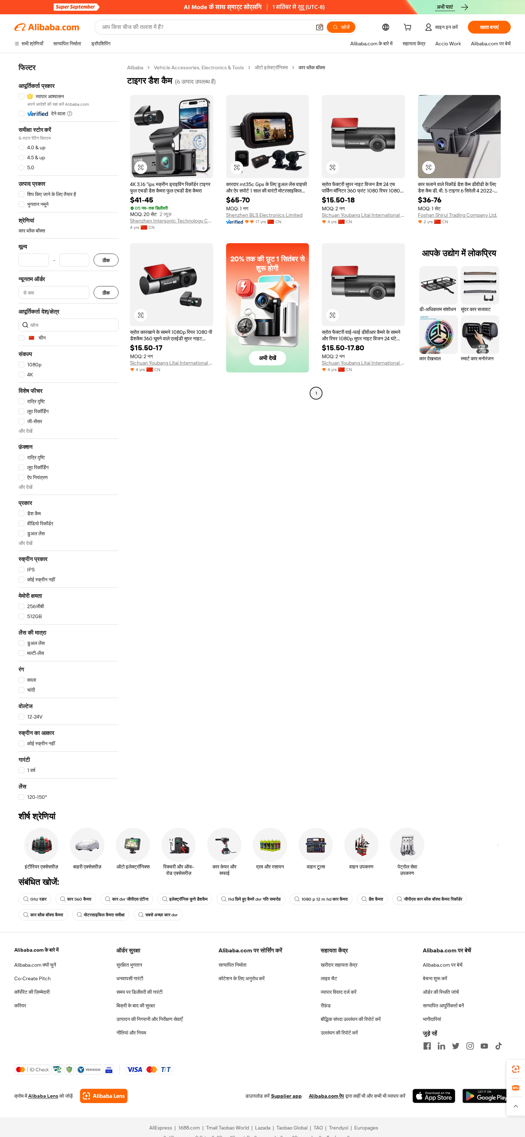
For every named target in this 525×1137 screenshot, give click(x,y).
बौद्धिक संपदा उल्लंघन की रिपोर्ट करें (351, 1019)
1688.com (189, 1128)
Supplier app (286, 1096)
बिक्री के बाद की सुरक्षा (135, 1005)
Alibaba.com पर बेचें (442, 965)
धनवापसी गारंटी (129, 978)
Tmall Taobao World (227, 1128)
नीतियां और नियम (131, 1033)
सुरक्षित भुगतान (129, 965)
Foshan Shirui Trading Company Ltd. (457, 215)
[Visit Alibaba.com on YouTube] (484, 1046)
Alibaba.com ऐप (326, 1096)
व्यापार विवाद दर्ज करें (338, 992)
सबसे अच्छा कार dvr (161, 914)
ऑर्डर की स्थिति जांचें (441, 992)
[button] (319, 27)
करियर (20, 1005)
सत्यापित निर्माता (232, 965)
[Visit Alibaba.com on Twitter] (455, 1046)
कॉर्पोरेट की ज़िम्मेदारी (32, 992)
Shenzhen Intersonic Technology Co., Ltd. (171, 221)
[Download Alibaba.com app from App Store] (433, 1096)
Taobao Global (292, 1128)
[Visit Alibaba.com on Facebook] (427, 1046)
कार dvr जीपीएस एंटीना (130, 899)
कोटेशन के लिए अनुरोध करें (242, 978)
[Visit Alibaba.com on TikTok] (498, 1046)
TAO (318, 1128)
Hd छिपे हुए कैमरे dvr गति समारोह (254, 899)
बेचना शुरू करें (435, 978)
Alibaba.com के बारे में (36, 950)
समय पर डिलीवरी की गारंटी (139, 992)
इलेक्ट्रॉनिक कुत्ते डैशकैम (188, 899)
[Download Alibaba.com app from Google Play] (486, 1096)
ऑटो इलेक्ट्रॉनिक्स (271, 67)
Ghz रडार (38, 899)
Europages (366, 1128)
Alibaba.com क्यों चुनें (35, 965)
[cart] (409, 28)
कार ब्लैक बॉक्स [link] (312, 67)
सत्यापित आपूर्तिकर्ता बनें (443, 1005)
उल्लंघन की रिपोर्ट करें (339, 1033)
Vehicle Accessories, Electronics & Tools (199, 67)
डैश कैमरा (376, 899)
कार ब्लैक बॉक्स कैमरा (46, 914)
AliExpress (160, 1128)
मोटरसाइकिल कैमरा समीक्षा (104, 914)
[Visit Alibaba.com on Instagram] (470, 1046)
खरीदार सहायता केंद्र (339, 965)
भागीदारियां (432, 1019)
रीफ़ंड (326, 1005)
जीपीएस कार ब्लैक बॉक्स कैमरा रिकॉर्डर (433, 899)
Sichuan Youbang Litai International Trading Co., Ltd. (363, 215)
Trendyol (338, 1128)
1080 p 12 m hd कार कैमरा (324, 899)
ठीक (106, 260)
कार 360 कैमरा (79, 899)
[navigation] (69, 432)
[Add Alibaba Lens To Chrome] (104, 1096)
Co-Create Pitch (32, 978)
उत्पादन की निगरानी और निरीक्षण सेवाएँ (149, 1019)
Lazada (262, 1128)
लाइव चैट (329, 978)
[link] (515, 1069)
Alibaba (135, 67)
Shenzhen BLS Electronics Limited (264, 215)
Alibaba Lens (43, 1096)
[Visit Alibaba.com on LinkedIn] (441, 1046)
